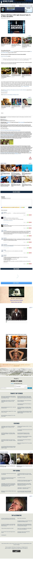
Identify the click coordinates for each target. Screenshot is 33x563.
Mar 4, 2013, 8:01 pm (6, 222)
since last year (11, 51)
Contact (13, 543)
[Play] (16, 292)
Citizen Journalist (21, 122)
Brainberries (2, 78)
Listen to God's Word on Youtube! (16, 300)
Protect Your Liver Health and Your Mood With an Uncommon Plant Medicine (24, 529)
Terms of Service (19, 543)
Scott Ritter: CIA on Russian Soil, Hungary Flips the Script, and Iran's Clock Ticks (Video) (24, 480)
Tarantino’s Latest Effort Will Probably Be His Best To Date (16, 348)
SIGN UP (12, 383)
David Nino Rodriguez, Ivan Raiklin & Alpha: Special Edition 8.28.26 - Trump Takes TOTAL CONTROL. (24, 408)
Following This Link (18, 153)
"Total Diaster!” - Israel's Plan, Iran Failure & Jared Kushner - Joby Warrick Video (24, 488)
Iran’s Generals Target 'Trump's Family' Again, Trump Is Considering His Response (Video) (24, 491)
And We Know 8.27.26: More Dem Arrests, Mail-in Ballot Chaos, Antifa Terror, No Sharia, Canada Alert (8, 478)
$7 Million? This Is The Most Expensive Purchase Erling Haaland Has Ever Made (5, 185)
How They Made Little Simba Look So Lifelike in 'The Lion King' (5, 174)
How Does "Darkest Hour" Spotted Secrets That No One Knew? (26, 75)
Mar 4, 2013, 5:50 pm (6, 263)
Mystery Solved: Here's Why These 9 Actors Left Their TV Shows (15, 185)
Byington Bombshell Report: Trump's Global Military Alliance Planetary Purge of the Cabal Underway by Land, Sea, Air (24, 484)
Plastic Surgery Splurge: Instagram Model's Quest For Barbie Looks (16, 335)
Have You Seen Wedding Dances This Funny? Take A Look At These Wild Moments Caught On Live (16, 174)
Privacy (16, 543)
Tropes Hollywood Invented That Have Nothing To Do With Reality (27, 185)
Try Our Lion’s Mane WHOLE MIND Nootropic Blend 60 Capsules (10, 130)
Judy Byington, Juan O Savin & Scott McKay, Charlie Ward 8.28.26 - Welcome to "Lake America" (8, 401)
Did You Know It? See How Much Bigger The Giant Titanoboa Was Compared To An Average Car (6, 76)
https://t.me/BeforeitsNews (26, 372)
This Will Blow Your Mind (21, 477)
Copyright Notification (26, 543)
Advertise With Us (6, 543)
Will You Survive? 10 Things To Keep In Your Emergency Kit (14, 511)
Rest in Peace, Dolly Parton (21, 518)
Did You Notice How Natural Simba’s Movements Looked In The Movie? (5, 107)
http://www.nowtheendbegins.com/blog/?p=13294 (11, 94)
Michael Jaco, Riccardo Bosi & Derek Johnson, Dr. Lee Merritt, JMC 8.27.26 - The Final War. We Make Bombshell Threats (8, 397)
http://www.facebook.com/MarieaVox (8, 220)
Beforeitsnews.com (7, 5)
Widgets (18, 544)
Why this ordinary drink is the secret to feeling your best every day (26, 174)
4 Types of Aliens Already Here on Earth (7, 528)
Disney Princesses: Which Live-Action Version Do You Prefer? (16, 107)
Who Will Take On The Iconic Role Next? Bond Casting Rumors (26, 107)
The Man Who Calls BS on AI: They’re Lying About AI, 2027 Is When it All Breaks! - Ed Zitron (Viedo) (8, 440)
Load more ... (16, 283)
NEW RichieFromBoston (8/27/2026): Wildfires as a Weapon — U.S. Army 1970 (24, 437)
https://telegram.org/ (12, 372)
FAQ (10, 543)
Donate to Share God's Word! (16, 302)
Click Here (8, 122)
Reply (24, 222)
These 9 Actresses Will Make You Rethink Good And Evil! (16, 75)
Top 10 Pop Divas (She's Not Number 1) (12, 361)
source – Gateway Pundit (25, 86)
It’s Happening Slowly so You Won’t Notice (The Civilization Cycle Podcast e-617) (24, 521)
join (4, 119)
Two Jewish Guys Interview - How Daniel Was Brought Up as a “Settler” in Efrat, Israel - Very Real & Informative (8, 525)
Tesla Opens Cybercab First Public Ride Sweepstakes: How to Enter (23, 532)
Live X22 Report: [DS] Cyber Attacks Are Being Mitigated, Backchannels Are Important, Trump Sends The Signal (24, 412)
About (2, 543)
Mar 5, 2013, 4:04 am (6, 235)
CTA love (23, 172)
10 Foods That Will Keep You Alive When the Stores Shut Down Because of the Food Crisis (8, 518)
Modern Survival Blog (4, 56)
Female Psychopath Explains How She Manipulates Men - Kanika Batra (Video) (23, 433)
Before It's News (8, 1)
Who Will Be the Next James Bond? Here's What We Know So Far (16, 321)
